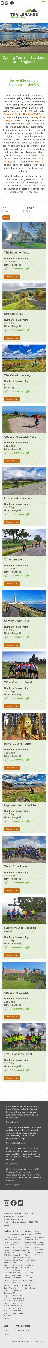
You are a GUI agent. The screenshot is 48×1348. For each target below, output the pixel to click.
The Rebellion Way (7, 1300)
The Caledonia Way (8, 1293)
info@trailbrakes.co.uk (14, 1219)
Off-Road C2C (18, 1270)
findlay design (39, 1341)
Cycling (7, 1231)
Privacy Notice (23, 1326)
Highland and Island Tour (8, 1262)
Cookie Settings (23, 1330)
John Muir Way (19, 1257)
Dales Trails (17, 1240)
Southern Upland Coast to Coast (18, 1280)
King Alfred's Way (28, 1252)
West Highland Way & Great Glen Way (19, 1305)
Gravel (28, 1231)
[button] (24, 267)
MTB (15, 1231)
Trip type (29, 207)
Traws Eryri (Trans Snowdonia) (18, 1293)
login (6, 1326)
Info (7, 1334)
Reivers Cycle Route (7, 1280)
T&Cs (7, 1330)
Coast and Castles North (8, 1247)
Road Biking (38, 1232)
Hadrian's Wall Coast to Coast (8, 1255)
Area (4, 207)
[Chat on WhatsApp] (6, 3)
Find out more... (12, 276)
